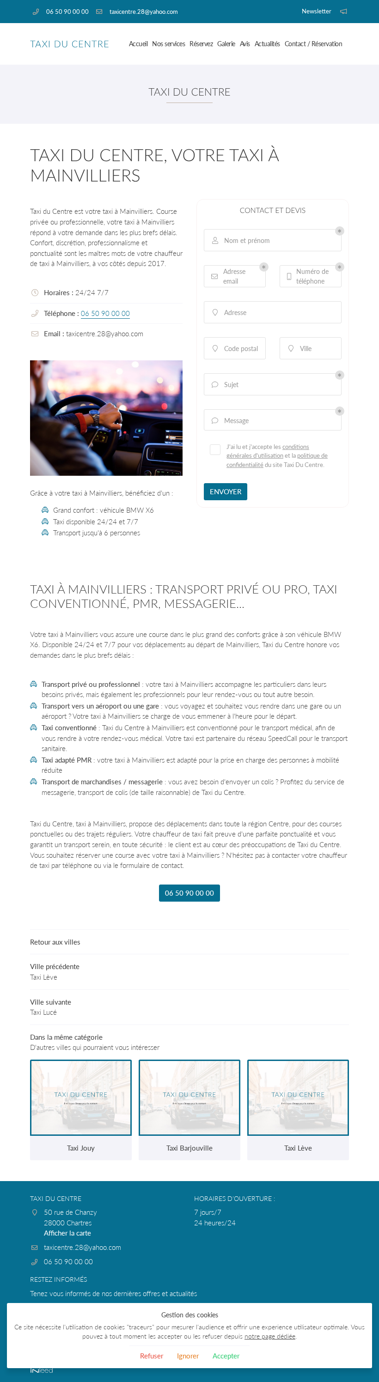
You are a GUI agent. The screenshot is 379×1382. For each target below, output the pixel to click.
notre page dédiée (270, 1336)
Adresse (230, 312)
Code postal (235, 348)
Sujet (225, 384)
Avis (245, 44)
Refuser (151, 1356)
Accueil (138, 44)
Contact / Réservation (313, 44)
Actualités (267, 44)
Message (230, 420)
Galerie (226, 44)
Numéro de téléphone (308, 276)
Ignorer (188, 1356)
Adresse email (228, 276)
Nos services (168, 44)
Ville (300, 348)
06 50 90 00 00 (105, 313)
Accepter (226, 1356)
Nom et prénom (241, 240)
